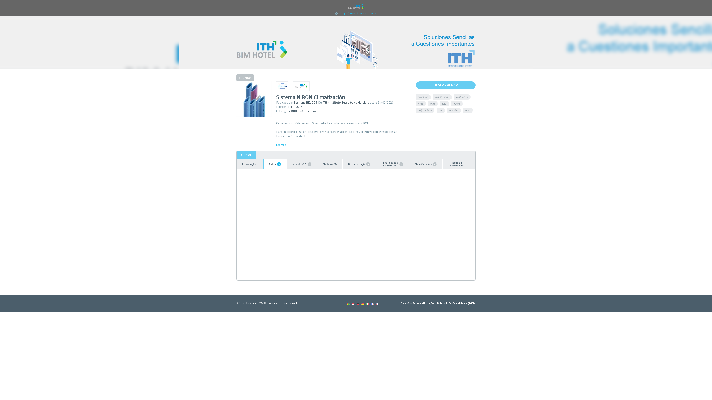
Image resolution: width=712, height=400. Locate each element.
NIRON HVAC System (302, 111)
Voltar (247, 78)
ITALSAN (297, 106)
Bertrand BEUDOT (305, 102)
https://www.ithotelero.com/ (358, 13)
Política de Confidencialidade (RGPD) (456, 303)
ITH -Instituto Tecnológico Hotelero (345, 102)
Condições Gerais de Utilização (417, 303)
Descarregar (446, 85)
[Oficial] (246, 155)
